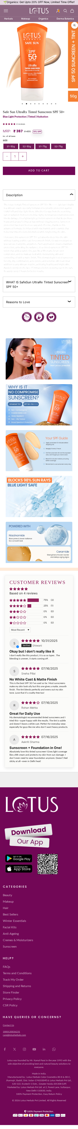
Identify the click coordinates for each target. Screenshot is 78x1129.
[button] (9, 123)
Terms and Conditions (17, 973)
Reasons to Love (18, 302)
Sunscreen (10, 946)
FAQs (6, 966)
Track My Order (13, 979)
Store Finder (11, 992)
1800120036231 (11, 1032)
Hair (6, 908)
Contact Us (8, 1025)
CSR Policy (10, 1005)
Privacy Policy (12, 998)
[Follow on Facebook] (5, 1049)
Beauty (7, 895)
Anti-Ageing (11, 933)
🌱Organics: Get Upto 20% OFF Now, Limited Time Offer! (39, 2)
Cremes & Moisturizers (18, 940)
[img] (31, 641)
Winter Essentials (14, 920)
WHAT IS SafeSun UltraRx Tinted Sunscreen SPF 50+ (37, 284)
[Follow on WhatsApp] (54, 1049)
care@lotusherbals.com (14, 1035)
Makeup (8, 901)
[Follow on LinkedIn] (44, 1049)
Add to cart (39, 171)
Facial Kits (9, 927)
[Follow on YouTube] (34, 1049)
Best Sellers (10, 914)
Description (14, 195)
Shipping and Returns (17, 986)
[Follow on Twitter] (14, 1049)
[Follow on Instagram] (24, 1049)
